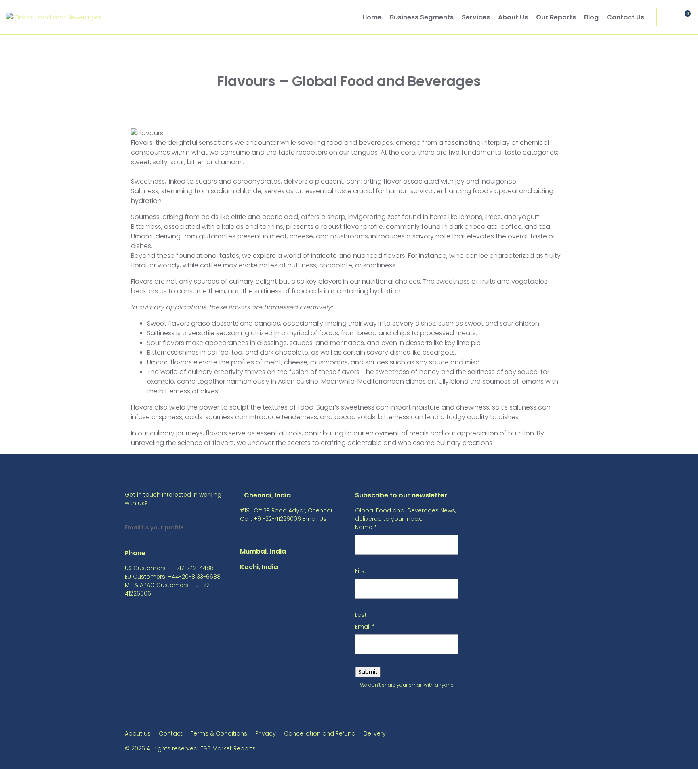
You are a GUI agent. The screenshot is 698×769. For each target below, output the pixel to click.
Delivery (375, 733)
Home (372, 17)
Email (365, 627)
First (360, 571)
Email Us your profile (154, 527)
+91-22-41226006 (277, 519)
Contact (171, 733)
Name (366, 527)
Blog (591, 17)
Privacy (265, 733)
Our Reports (556, 17)
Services (476, 17)
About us (138, 733)
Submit (368, 672)
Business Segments (422, 17)
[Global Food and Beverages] (53, 17)
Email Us (314, 519)
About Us (513, 17)
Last (361, 615)
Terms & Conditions (219, 733)
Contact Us (625, 17)
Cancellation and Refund (319, 733)
